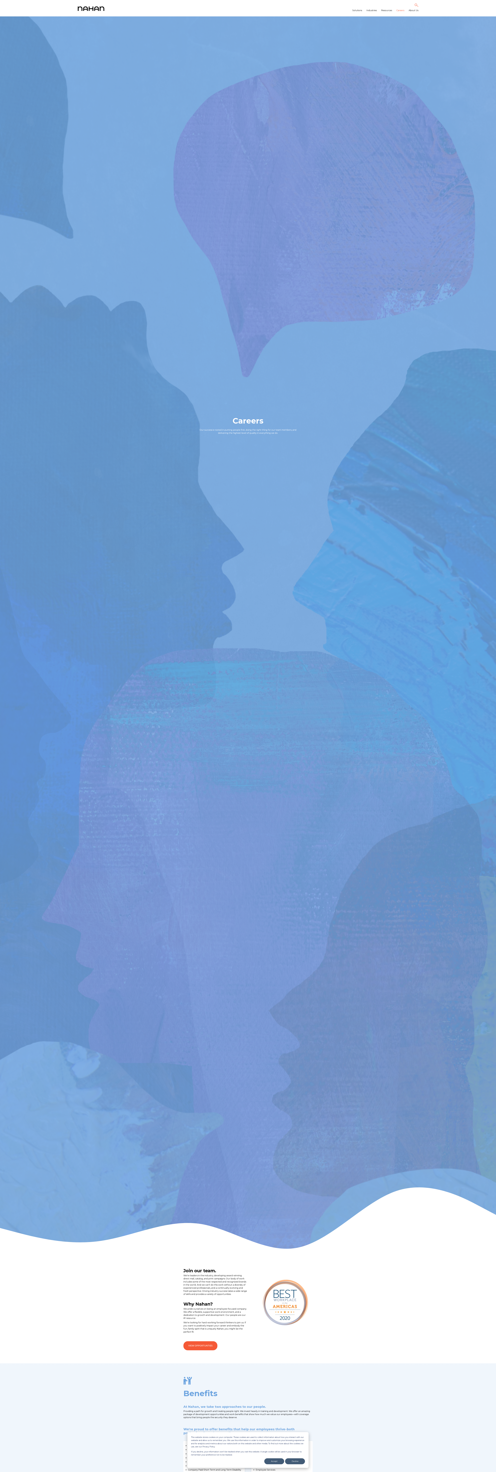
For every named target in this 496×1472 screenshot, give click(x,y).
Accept (274, 1461)
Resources (386, 10)
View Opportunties (200, 1345)
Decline (295, 1461)
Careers (400, 10)
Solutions (357, 10)
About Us (413, 10)
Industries (371, 10)
